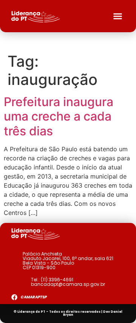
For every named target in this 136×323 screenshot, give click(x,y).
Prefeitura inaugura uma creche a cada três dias (58, 116)
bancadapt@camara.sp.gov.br (68, 284)
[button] (118, 16)
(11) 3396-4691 (57, 279)
